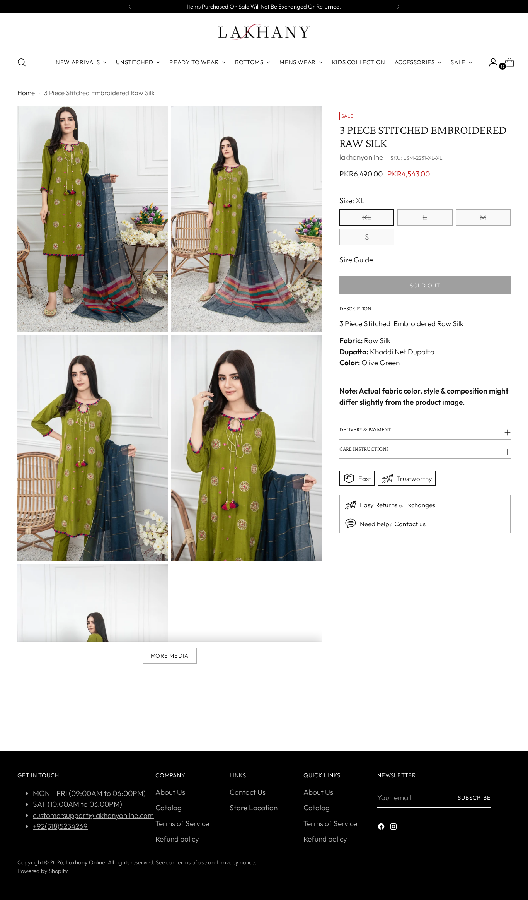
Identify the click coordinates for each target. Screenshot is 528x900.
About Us (170, 792)
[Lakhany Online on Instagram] (394, 827)
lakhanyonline (361, 157)
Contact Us (248, 792)
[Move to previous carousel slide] (486, 724)
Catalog (168, 807)
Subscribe (474, 797)
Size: (352, 200)
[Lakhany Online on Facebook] (382, 827)
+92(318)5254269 (60, 826)
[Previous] (129, 6)
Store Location (254, 807)
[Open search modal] (21, 62)
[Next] (398, 6)
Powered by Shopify (42, 870)
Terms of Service (182, 823)
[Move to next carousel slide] (504, 724)
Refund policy (177, 839)
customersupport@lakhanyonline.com (93, 815)
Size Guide (356, 259)
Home (26, 93)
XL (366, 217)
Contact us (410, 524)
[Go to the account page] (490, 62)
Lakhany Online (85, 862)
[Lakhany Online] (264, 32)
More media (170, 655)
